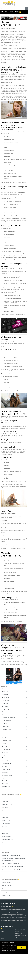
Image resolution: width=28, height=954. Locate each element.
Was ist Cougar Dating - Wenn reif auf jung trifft (13, 866)
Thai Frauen (5, 783)
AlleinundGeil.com (6, 836)
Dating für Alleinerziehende (8, 717)
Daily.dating (5, 833)
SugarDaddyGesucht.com (20, 935)
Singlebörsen (5, 772)
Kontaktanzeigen (6, 737)
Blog (3, 873)
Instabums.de (5, 807)
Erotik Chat (4, 723)
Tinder (14, 444)
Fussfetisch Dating (6, 729)
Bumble (20, 444)
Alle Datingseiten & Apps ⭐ (8, 846)
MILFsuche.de (5, 830)
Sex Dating (4, 766)
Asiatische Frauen (6, 691)
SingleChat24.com (10, 428)
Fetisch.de (3, 938)
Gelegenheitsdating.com (20, 929)
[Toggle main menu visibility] (25, 4)
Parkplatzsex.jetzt (6, 895)
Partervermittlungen (6, 757)
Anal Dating (5, 688)
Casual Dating (5, 703)
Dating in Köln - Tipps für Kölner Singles (11, 869)
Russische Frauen (6, 760)
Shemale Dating (6, 769)
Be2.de (2, 931)
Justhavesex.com (6, 823)
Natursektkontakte (6, 749)
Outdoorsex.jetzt (6, 888)
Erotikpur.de (5, 798)
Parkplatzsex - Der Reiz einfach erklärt (11, 855)
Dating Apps (5, 714)
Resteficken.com (6, 820)
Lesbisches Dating (6, 740)
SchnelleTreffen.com (7, 826)
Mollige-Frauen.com (7, 885)
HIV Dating (4, 732)
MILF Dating (5, 746)
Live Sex (4, 743)
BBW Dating (5, 694)
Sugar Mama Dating (6, 778)
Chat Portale (5, 706)
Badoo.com (5, 810)
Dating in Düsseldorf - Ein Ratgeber (10, 863)
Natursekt (9, 484)
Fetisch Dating (5, 726)
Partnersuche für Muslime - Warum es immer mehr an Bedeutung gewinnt (13, 859)
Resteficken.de (5, 814)
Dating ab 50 (5, 711)
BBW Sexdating (6, 697)
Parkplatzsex (5, 755)
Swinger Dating (5, 780)
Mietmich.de (3, 935)
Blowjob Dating (5, 700)
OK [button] (21, 947)
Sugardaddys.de (18, 933)
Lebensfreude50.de (5, 933)
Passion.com (5, 817)
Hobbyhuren (5, 734)
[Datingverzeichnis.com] (9, 3)
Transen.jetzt (5, 801)
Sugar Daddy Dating (7, 775)
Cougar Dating (5, 709)
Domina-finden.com (6, 882)
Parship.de (16, 436)
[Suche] (26, 8)
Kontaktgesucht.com (7, 804)
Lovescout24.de (21, 428)
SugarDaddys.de (4, 936)
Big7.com (4, 842)
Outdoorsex (4, 752)
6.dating (16, 937)
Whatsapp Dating (6, 786)
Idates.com (17, 931)
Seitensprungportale (7, 763)
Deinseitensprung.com (7, 839)
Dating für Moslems (6, 720)
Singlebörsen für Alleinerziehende (9, 486)
